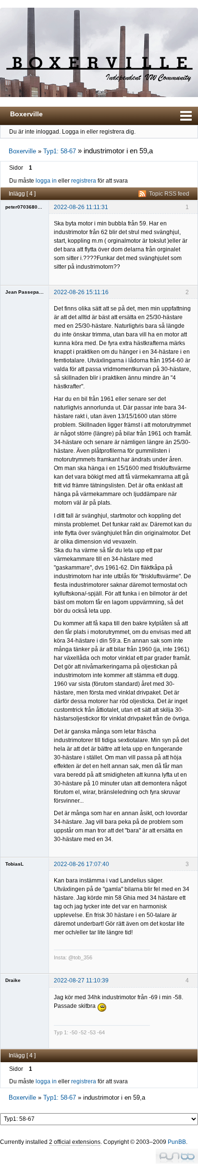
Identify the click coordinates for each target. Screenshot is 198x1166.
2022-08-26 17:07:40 (81, 864)
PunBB (177, 1142)
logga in (46, 180)
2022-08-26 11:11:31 (81, 207)
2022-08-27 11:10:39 (81, 980)
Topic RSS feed (169, 193)
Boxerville (26, 114)
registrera (83, 180)
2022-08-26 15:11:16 (81, 292)
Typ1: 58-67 (59, 151)
